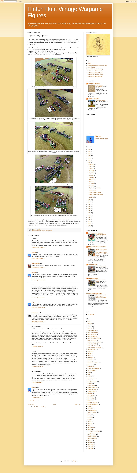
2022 (89, 158)
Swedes (90, 429)
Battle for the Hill (92, 330)
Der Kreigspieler (92, 370)
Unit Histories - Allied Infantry (95, 72)
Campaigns (90, 359)
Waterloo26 (90, 448)
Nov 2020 (91, 166)
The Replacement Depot (94, 431)
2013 (89, 213)
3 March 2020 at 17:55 (37, 366)
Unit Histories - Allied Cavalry (95, 76)
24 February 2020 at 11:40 (38, 307)
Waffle (50, 230)
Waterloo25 (90, 446)
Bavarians (90, 351)
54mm (89, 321)
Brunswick (90, 357)
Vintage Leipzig (92, 435)
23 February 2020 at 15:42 (38, 258)
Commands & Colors (93, 363)
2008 (89, 223)
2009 (89, 221)
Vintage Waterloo (92, 436)
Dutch (89, 372)
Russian (90, 417)
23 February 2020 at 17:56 (38, 280)
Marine (89, 400)
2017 (89, 204)
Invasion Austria (92, 389)
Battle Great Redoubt (93, 332)
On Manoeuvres (92, 410)
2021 (89, 160)
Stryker (34, 252)
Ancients (90, 323)
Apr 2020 (91, 181)
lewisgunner (35, 312)
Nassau (90, 406)
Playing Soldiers (45, 230)
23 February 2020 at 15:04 (38, 247)
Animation (90, 325)
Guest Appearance (92, 382)
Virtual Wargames (92, 438)
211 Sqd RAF (91, 314)
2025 (89, 151)
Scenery (90, 423)
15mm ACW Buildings (101, 100)
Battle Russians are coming (94, 347)
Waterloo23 (90, 444)
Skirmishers (91, 427)
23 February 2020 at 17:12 (38, 267)
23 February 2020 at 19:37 (38, 297)
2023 (89, 156)
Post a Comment (34, 401)
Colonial (90, 361)
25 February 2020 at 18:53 (38, 321)
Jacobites (90, 393)
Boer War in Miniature (94, 83)
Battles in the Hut (92, 349)
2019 (89, 200)
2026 (89, 149)
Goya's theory (92, 190)
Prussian (90, 416)
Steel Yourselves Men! (101, 266)
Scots (89, 425)
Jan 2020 (91, 197)
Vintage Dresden (92, 433)
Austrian (90, 328)
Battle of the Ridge (92, 344)
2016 (89, 206)
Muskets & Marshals (36, 230)
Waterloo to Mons (92, 264)
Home (54, 404)
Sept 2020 (92, 171)
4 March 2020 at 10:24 (37, 382)
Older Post (77, 404)
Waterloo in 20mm (93, 278)
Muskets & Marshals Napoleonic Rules (97, 65)
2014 (89, 210)
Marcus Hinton (91, 399)
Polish (89, 414)
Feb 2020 (91, 186)
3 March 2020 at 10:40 (37, 346)
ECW (89, 374)
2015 (89, 208)
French (89, 376)
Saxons (89, 421)
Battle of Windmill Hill (93, 346)
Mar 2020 (91, 184)
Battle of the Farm (92, 340)
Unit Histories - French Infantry (95, 69)
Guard (89, 380)
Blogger (75, 461)
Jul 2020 (91, 175)
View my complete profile (101, 138)
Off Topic (90, 408)
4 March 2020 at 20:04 (37, 397)
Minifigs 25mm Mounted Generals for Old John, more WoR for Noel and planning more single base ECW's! (102, 252)
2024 (89, 153)
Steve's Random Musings (95, 293)
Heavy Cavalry (91, 385)
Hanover (90, 383)
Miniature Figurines (92, 402)
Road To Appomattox (93, 98)
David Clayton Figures (93, 368)
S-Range (90, 419)
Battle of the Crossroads (94, 338)
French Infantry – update (95, 192)
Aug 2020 (91, 173)
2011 (89, 217)
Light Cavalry (91, 395)
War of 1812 (91, 442)
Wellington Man (36, 263)
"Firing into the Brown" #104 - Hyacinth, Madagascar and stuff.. (101, 296)
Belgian (90, 353)
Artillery (89, 327)
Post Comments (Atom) (40, 406)
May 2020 (92, 179)
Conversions (91, 365)
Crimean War (91, 366)
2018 (89, 202)
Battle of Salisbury (92, 336)
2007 (89, 226)
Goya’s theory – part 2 (94, 188)
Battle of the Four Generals (94, 342)
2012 (89, 215)
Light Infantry (91, 397)
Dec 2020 (91, 164)
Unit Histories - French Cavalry (95, 74)
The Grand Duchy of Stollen (95, 233)
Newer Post (31, 404)
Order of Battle (91, 67)
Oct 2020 (91, 168)
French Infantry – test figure (96, 194)
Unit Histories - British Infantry (95, 71)
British (89, 355)
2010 (89, 219)
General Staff (91, 378)
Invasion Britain (91, 391)
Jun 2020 (91, 177)
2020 (89, 162)
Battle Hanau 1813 (92, 334)
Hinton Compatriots (92, 387)
